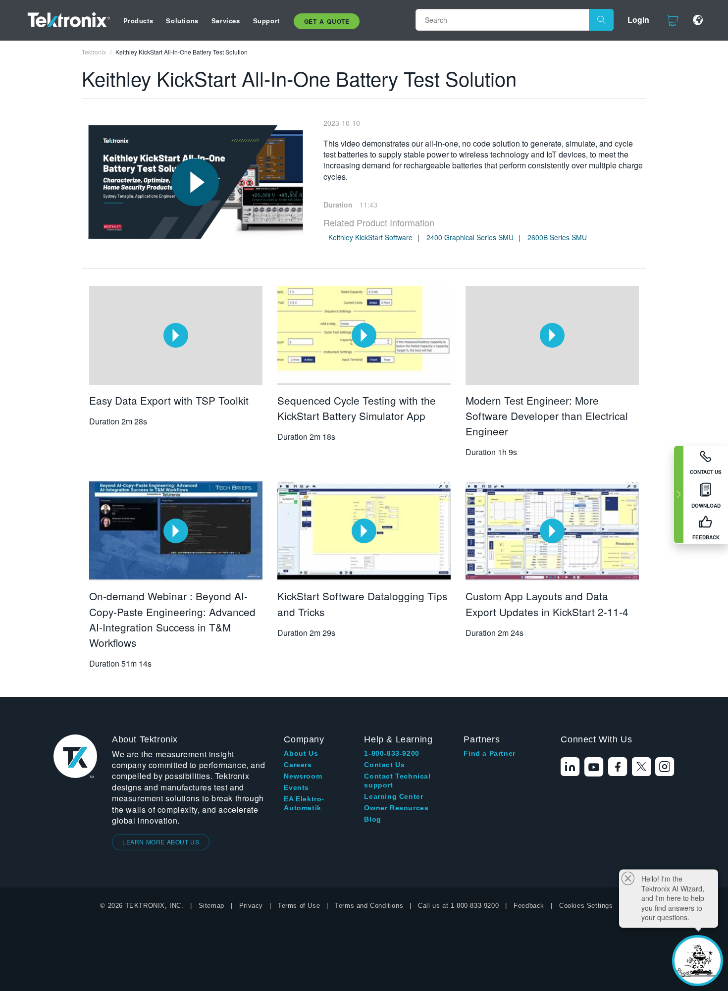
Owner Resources (396, 808)
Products (138, 20)
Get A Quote (327, 21)
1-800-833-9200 (391, 753)
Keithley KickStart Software (370, 237)
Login (638, 19)
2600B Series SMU (557, 237)
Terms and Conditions (369, 905)
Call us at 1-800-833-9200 (458, 905)
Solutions (182, 20)
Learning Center (393, 796)
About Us (301, 753)
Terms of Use (299, 905)
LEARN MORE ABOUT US (160, 841)
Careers (298, 765)
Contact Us (384, 765)
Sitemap (211, 905)
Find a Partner (489, 753)
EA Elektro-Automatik (304, 803)
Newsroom (303, 776)
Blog (372, 819)
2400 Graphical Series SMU (470, 237)
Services (225, 20)
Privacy (251, 905)
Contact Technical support (397, 780)
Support (266, 20)
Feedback (529, 905)
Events (296, 787)
